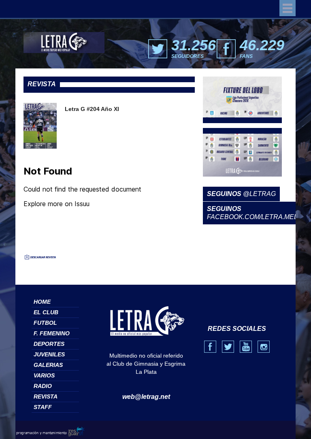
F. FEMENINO (52, 333)
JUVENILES (49, 354)
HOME (42, 301)
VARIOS (44, 375)
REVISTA (46, 396)
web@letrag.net (146, 396)
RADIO (43, 386)
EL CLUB (46, 312)
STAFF (43, 407)
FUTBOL (45, 323)
